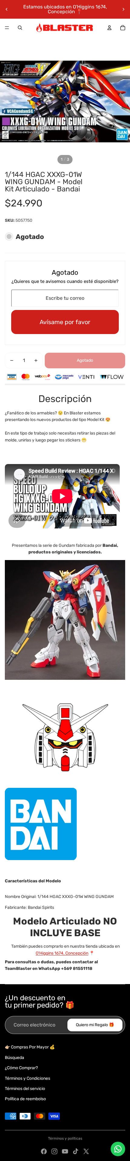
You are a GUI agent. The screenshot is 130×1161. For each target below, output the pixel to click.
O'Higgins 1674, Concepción (62, 953)
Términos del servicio (25, 1088)
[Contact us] (118, 1149)
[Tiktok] (75, 1151)
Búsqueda (14, 1057)
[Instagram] (54, 1151)
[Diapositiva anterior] (6, 9)
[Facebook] (43, 1151)
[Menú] (7, 28)
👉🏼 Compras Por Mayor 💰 (30, 1047)
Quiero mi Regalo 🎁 (95, 1024)
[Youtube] (65, 1151)
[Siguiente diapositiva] (123, 9)
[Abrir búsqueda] (20, 27)
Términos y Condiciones (27, 1078)
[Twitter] (86, 1151)
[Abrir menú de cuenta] (109, 27)
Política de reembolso (25, 1098)
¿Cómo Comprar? (21, 1067)
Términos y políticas (65, 1138)
